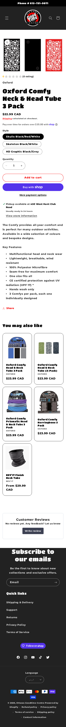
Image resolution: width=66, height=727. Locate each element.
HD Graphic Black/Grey (22, 151)
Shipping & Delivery (19, 602)
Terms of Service (17, 632)
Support (11, 609)
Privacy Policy (16, 624)
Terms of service (24, 712)
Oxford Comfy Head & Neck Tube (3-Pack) (47, 367)
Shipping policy (45, 712)
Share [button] (10, 308)
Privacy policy (48, 707)
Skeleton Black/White (22, 144)
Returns (11, 617)
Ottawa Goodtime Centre (30, 703)
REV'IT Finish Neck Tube (15, 476)
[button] (6, 18)
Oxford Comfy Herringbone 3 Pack (48, 422)
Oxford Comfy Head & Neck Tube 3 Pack (16, 367)
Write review (33, 530)
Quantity (8, 159)
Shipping (7, 119)
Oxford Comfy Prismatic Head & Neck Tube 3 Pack (17, 423)
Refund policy (29, 707)
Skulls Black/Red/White (23, 136)
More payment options (33, 195)
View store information (21, 215)
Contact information (34, 717)
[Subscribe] (55, 582)
